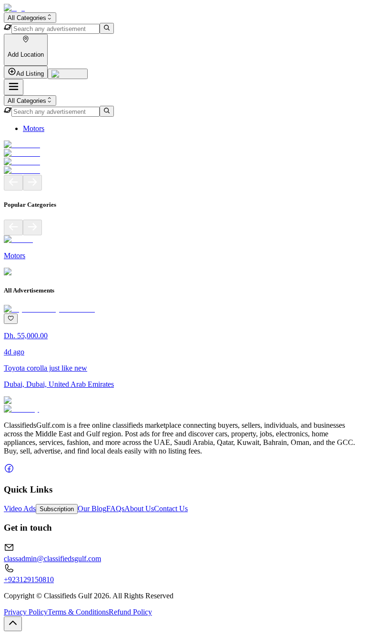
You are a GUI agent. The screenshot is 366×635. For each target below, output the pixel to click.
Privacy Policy (26, 612)
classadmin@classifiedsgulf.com (52, 558)
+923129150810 (29, 579)
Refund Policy (130, 612)
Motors (33, 128)
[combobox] (30, 17)
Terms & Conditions (78, 612)
